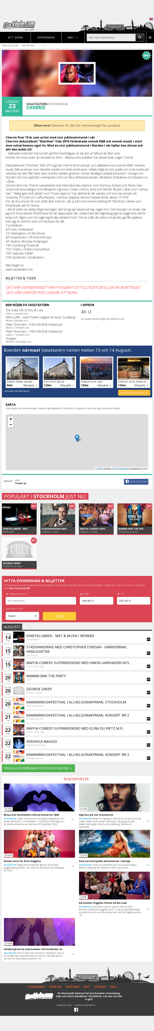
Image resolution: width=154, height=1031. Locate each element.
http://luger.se (15, 265)
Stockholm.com (10, 45)
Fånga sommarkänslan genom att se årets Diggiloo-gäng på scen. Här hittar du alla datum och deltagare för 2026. (34, 867)
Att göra (15, 37)
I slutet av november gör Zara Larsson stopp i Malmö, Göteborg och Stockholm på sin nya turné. (108, 866)
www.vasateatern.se (19, 269)
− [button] (11, 424)
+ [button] (11, 419)
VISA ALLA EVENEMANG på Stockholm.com (36, 768)
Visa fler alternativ (132, 393)
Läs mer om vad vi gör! (103, 998)
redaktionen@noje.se (84, 1005)
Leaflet (99, 468)
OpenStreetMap (121, 468)
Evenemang (46, 37)
